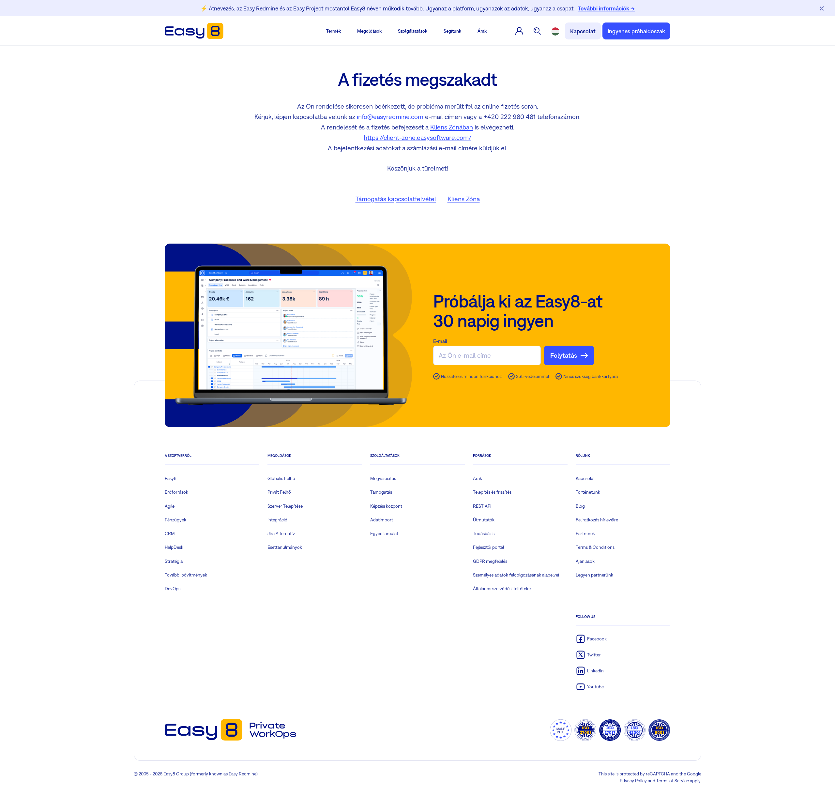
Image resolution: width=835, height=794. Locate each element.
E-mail (440, 341)
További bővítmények (186, 574)
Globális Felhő (281, 478)
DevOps (172, 588)
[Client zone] (519, 31)
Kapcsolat (583, 31)
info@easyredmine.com (390, 116)
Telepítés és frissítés (492, 492)
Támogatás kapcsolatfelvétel (396, 198)
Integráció (277, 519)
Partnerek (585, 533)
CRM (170, 533)
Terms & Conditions (595, 547)
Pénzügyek (175, 519)
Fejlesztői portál (488, 547)
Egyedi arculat (384, 533)
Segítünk (452, 31)
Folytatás (563, 355)
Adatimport (381, 519)
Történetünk (588, 492)
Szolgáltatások (412, 31)
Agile (170, 506)
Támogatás (381, 492)
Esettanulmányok (284, 547)
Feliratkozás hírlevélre (597, 519)
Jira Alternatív (281, 533)
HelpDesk (174, 547)
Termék (333, 31)
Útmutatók (483, 519)
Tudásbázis (483, 533)
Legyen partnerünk (594, 574)
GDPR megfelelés (490, 561)
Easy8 (170, 478)
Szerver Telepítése (285, 506)
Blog (580, 506)
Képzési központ (386, 506)
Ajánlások (585, 561)
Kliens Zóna (464, 198)
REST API (482, 506)
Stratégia (174, 561)
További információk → (606, 8)
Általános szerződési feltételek (502, 588)
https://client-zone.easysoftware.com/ (417, 137)
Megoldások (369, 31)
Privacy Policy (633, 780)
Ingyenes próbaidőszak (636, 31)
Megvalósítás (383, 478)
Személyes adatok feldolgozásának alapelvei (516, 574)
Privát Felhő (279, 492)
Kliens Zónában (451, 127)
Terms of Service (672, 780)
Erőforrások (176, 492)
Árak (482, 31)
